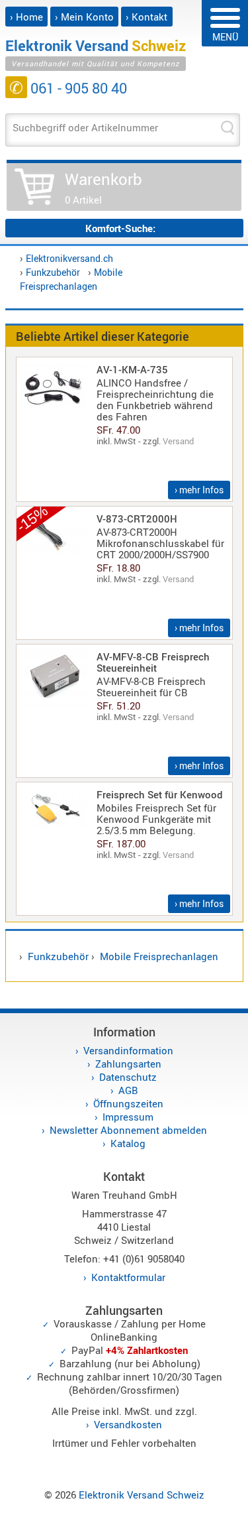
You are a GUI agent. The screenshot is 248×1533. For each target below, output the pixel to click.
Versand (178, 441)
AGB (128, 1090)
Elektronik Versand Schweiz (141, 1494)
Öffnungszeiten (128, 1103)
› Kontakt (146, 16)
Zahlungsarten (128, 1063)
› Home (26, 16)
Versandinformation (128, 1050)
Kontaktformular (128, 1277)
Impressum (128, 1116)
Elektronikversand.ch (69, 258)
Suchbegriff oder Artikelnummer (85, 127)
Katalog (127, 1143)
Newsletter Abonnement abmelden (128, 1129)
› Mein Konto (84, 16)
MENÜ (225, 37)
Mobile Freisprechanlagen (159, 956)
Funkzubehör (53, 272)
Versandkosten (128, 1424)
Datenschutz (128, 1076)
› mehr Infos (199, 489)
